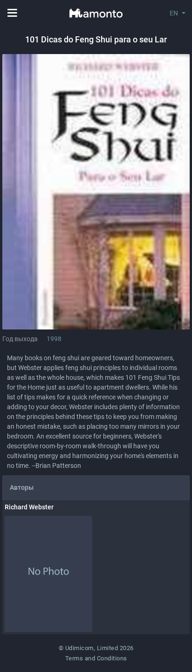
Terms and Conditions (96, 658)
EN (174, 13)
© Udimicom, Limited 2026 (96, 648)
